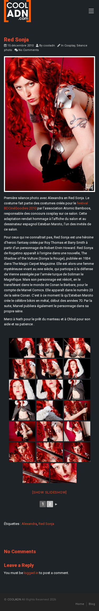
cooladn (49, 45)
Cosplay (69, 45)
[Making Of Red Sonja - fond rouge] (77, 431)
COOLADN (14, 599)
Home (80, 604)
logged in (31, 573)
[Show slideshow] (49, 492)
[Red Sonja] (49, 124)
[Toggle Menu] (91, 11)
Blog (92, 604)
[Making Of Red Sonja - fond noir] (49, 369)
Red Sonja (46, 524)
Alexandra (29, 524)
